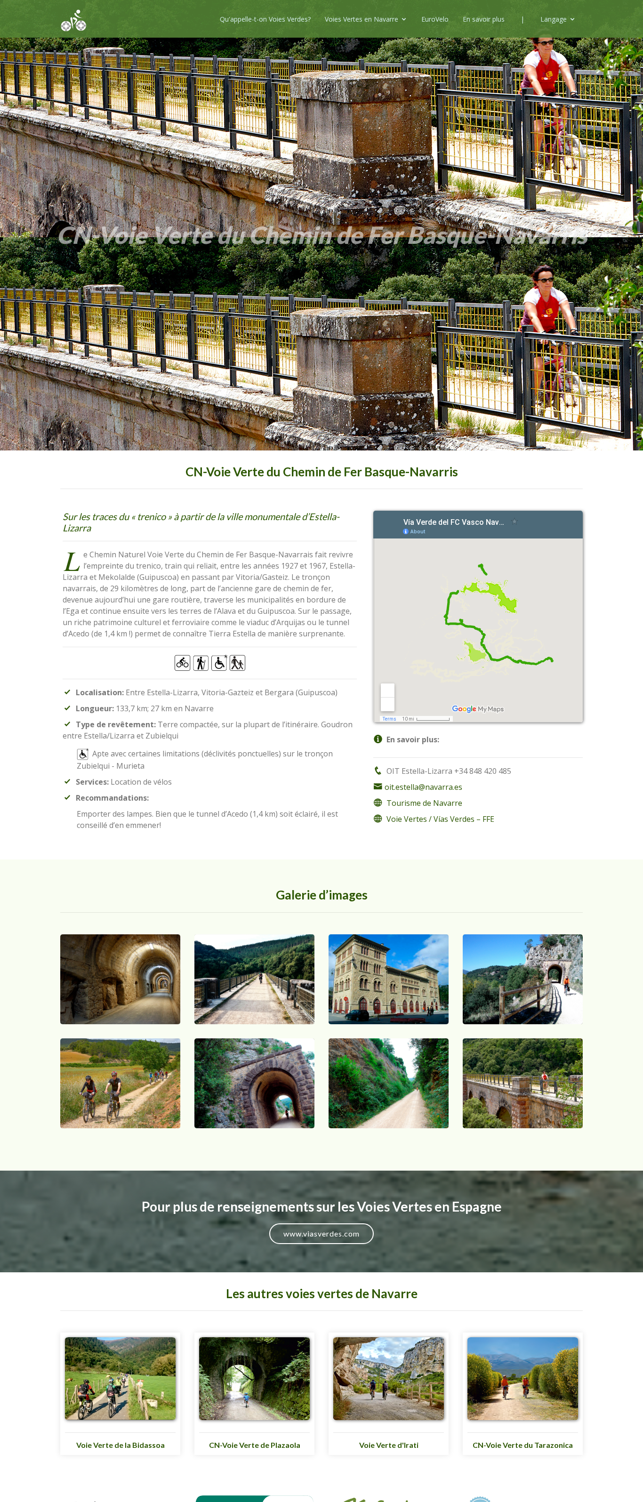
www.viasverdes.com (321, 1233)
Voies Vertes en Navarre (361, 19)
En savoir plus (484, 19)
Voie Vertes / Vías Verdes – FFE (440, 819)
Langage (553, 19)
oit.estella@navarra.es (423, 787)
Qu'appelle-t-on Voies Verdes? (265, 19)
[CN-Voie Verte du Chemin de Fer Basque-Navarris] (120, 978)
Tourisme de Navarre (424, 803)
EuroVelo (435, 19)
